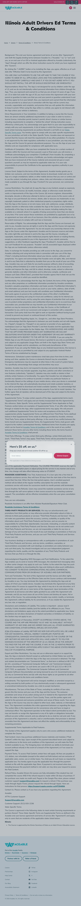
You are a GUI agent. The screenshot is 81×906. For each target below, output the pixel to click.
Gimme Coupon (62, 456)
